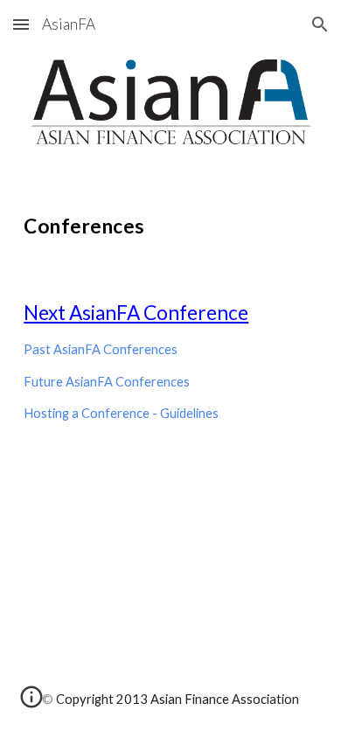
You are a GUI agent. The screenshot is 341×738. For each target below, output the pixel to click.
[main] (170, 223)
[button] (21, 24)
